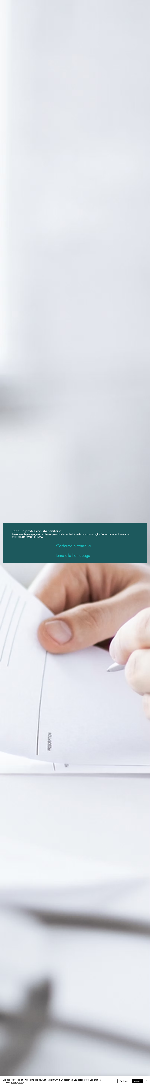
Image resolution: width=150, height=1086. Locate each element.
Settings (123, 1081)
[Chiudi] (146, 1081)
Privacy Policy (17, 1082)
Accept (137, 1081)
